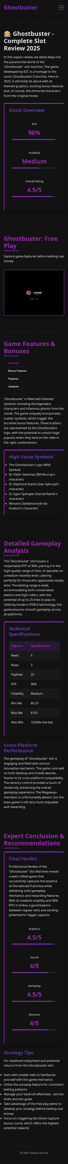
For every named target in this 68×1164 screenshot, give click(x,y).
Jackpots (13, 386)
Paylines (13, 378)
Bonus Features (17, 370)
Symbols (13, 363)
